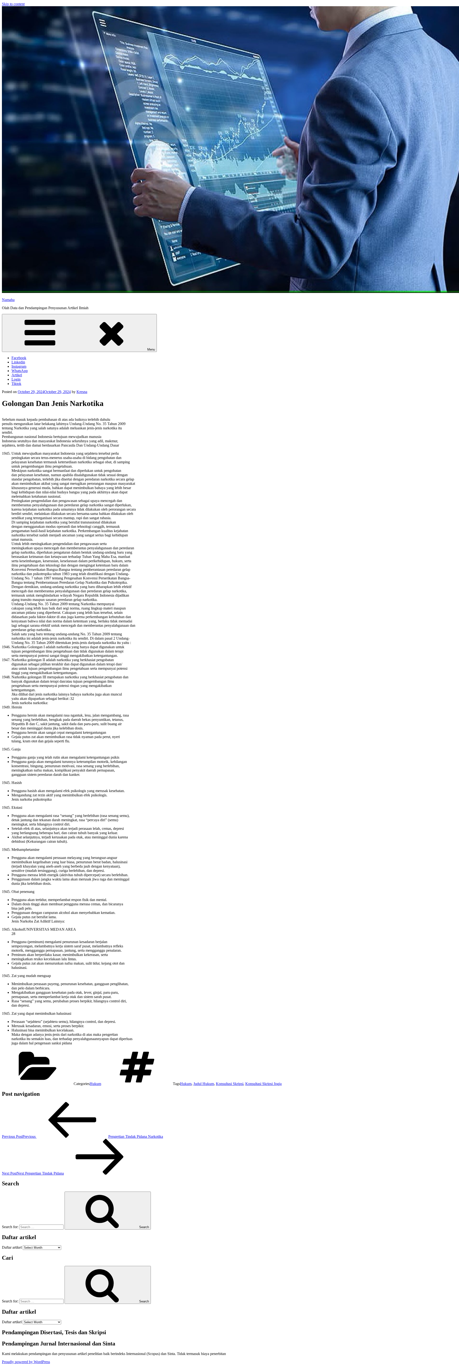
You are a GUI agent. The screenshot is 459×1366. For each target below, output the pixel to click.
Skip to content (13, 4)
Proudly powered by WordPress (26, 1362)
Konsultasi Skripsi (229, 1084)
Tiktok (16, 384)
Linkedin (18, 362)
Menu (151, 349)
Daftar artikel (12, 1247)
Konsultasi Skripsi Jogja (263, 1084)
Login (16, 379)
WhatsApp (19, 371)
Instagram (18, 366)
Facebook (18, 358)
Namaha (8, 300)
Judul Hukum (203, 1084)
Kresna (81, 392)
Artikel (16, 375)
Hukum (95, 1084)
